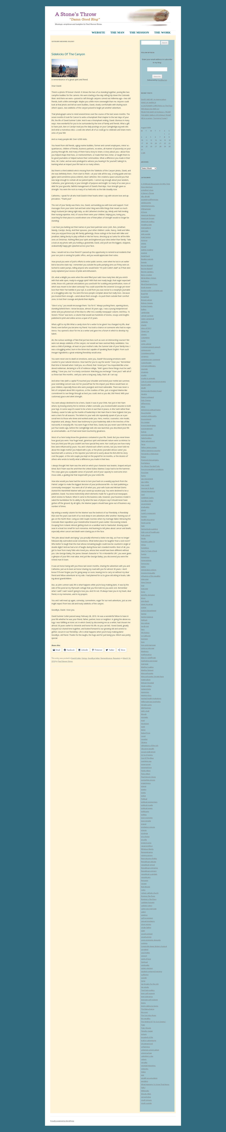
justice (143, 607)
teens (143, 1003)
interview (144, 579)
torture (144, 1034)
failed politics (146, 438)
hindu (143, 538)
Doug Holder (146, 413)
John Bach (145, 601)
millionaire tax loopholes (151, 701)
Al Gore (144, 212)
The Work (162, 32)
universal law (146, 1053)
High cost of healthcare (150, 532)
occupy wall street (148, 752)
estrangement (146, 428)
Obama (144, 742)
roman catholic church (150, 893)
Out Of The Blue (147, 758)
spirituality (145, 965)
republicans (146, 877)
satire (143, 912)
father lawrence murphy (150, 450)
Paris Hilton (145, 774)
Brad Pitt (144, 293)
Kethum (144, 620)
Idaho (143, 566)
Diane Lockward (147, 397)
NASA (143, 730)
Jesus (143, 598)
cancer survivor (147, 315)
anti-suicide (145, 234)
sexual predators (148, 921)
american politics (147, 221)
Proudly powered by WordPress (62, 1121)
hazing (143, 516)
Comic (143, 341)
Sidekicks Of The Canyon (68, 54)
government (146, 504)
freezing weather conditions (152, 469)
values (143, 1059)
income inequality (148, 573)
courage (144, 369)
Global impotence (148, 491)
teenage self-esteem (149, 1000)
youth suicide (146, 1103)
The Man (117, 32)
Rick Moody (145, 887)
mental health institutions (151, 698)
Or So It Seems (147, 755)
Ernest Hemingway (148, 425)
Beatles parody (147, 259)
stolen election (147, 968)
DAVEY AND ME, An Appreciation (153, 99)
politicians (145, 811)
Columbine (145, 337)
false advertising (147, 441)
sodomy (144, 943)
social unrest (146, 937)
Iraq (142, 585)
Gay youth (145, 485)
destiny (144, 394)
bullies (143, 309)
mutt (143, 720)
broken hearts (146, 306)
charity (143, 325)
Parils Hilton (146, 770)
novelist (144, 739)
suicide (144, 978)
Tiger (143, 1025)
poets (143, 792)
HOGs (143, 545)
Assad (143, 246)
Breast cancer (146, 300)
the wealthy (145, 1018)
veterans (144, 1069)
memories (145, 692)
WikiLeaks (145, 1091)
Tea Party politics (148, 990)
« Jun (143, 152)
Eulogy (84, 658)
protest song (146, 843)
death (143, 388)
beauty (144, 262)
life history (145, 632)
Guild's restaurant (148, 513)
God (143, 494)
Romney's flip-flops (148, 899)
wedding (144, 1081)
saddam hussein (147, 902)
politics (144, 814)
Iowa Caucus (146, 582)
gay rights (145, 482)
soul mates (145, 952)
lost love (144, 639)
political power (147, 808)
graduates (145, 507)
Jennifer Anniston (148, 595)
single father (146, 927)
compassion (146, 350)
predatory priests (148, 827)
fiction (143, 457)
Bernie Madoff (146, 268)
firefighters (145, 463)
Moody (144, 714)
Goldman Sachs (147, 497)
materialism (145, 679)
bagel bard (145, 256)
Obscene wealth (147, 748)
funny (143, 475)
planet (143, 786)
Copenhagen (146, 363)
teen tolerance (147, 996)
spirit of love (146, 959)
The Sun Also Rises (148, 1015)
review (143, 883)
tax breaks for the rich (150, 984)
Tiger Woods (146, 1028)
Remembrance (106, 658)
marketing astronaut (149, 661)
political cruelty (147, 805)
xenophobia (146, 1097)
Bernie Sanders (147, 272)
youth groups (146, 1100)
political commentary (149, 802)
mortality (144, 717)
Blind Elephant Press (149, 284)
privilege (144, 833)
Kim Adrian (145, 623)
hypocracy (145, 563)
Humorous (145, 557)
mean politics (146, 686)
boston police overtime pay (152, 290)
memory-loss (146, 695)
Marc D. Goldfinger (148, 657)
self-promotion (147, 918)
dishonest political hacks (151, 410)
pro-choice (145, 836)
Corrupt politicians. (148, 366)
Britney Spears (147, 303)
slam (143, 930)
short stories (146, 924)
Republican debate (148, 861)
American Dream (147, 218)
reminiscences (147, 855)
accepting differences (149, 199)
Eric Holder (145, 422)
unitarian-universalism (150, 1050)
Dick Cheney (146, 400)
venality (144, 1062)
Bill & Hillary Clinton (148, 278)
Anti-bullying (146, 228)
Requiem (116, 658)
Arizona (144, 240)
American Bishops (148, 215)
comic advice (146, 344)
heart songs (146, 523)
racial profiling (146, 846)
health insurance (148, 519)
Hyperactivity (146, 560)
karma (143, 614)
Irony (143, 592)
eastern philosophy (149, 416)
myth (143, 727)
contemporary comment (150, 359)
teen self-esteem (148, 993)
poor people (146, 821)
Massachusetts (147, 673)
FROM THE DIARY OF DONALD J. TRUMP (156, 112)
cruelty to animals (148, 378)
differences (145, 403)
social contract (146, 934)
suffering (144, 974)
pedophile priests (148, 780)
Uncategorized (147, 1043)
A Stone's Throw (147, 193)
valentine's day (147, 1056)
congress (144, 356)
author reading (147, 250)
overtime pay (146, 761)
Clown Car (145, 331)
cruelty (143, 375)
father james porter (149, 447)
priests (144, 830)
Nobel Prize (145, 733)
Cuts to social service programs (153, 381)
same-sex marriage (149, 909)
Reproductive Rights (149, 858)
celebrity (144, 322)
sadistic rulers (146, 905)
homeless (145, 548)
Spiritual (144, 962)
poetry (143, 789)
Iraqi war (144, 588)
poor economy (147, 818)
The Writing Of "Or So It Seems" (153, 1021)
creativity (144, 372)
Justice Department (148, 610)
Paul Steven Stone (65, 661)
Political (144, 799)
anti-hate (144, 231)
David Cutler (76, 658)
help (143, 526)
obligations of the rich (149, 745)
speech (144, 956)
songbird (144, 949)
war (142, 1075)
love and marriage (148, 645)
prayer (143, 824)
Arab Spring (145, 237)
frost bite (144, 472)
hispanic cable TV (148, 541)
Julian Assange (147, 604)
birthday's (145, 281)
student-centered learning (151, 971)
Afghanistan (146, 209)
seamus (144, 915)
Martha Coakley (147, 667)
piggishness (146, 783)
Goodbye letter (94, 658)
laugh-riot (145, 626)
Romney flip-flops (148, 896)
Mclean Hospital (147, 683)
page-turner (146, 764)
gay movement (147, 479)
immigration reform (148, 570)
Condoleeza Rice (147, 353)
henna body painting (149, 529)
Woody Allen (146, 1094)
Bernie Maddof (147, 265)
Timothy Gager (147, 1031)
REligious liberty (147, 849)
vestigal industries (148, 1065)
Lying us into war (147, 648)
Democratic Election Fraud (151, 391)
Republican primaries (149, 868)
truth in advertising (148, 1040)
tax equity (145, 987)
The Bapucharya (147, 1009)
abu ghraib (145, 196)
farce (143, 444)
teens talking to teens (149, 1006)
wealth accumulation (149, 1078)
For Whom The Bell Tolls (150, 466)
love (143, 642)
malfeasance (146, 654)
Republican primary (149, 871)
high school (145, 535)
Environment (146, 419)
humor (143, 554)
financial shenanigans (150, 460)
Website (98, 32)
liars (143, 629)
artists (143, 243)
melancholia (146, 689)
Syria (143, 981)
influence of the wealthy (150, 576)
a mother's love (147, 190)
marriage (144, 664)
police (143, 796)
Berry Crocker (146, 275)
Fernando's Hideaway (150, 454)
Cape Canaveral (147, 319)
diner (143, 406)
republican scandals (149, 874)
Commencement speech (150, 347)
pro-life (144, 839)
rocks (143, 890)
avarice (144, 253)
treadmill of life (147, 1037)
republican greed (148, 865)
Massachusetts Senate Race (152, 676)
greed (143, 510)
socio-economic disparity (151, 940)
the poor (144, 1012)
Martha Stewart (147, 670)
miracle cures (146, 705)
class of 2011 (146, 328)
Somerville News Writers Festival (154, 946)
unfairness (145, 1047)
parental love (146, 767)
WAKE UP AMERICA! (148, 102)
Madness (145, 651)
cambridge (145, 312)
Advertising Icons (148, 206)
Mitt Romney (146, 708)
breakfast (145, 297)
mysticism (145, 723)
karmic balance (147, 617)
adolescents (146, 202)
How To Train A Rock (149, 551)
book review (146, 287)
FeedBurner (162, 80)
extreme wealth (147, 435)
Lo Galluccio (146, 636)
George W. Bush (147, 488)
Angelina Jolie (146, 224)
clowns (144, 334)
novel (143, 736)
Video (143, 1072)
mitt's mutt (145, 711)
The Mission (139, 32)
